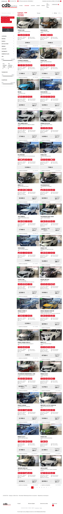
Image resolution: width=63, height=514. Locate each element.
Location (33, 5)
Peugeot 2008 (4, 17)
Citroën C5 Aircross (5, 19)
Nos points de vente (48, 6)
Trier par (38, 13)
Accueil (21, 5)
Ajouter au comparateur (23, 45)
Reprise (43, 5)
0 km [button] (8, 29)
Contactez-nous (4, 1)
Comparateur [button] (55, 4)
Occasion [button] (8, 30)
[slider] (2, 60)
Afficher (55, 13)
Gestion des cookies (44, 503)
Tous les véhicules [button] (8, 27)
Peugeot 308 (4, 21)
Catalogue (26, 5)
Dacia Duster (11, 17)
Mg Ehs (9, 21)
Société (38, 5)
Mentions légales (31, 503)
